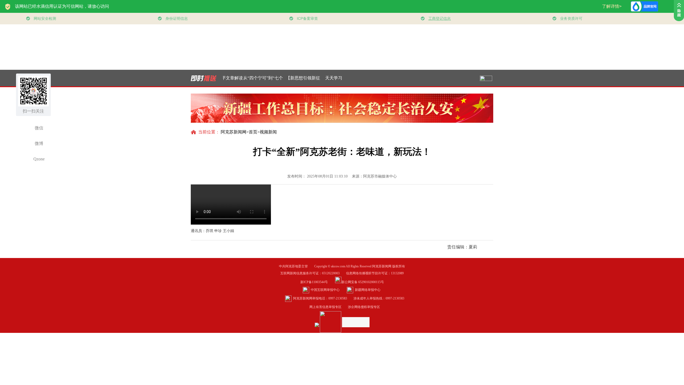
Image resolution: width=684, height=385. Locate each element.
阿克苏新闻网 (233, 132)
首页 (253, 132)
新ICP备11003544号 (317, 282)
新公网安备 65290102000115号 (362, 282)
